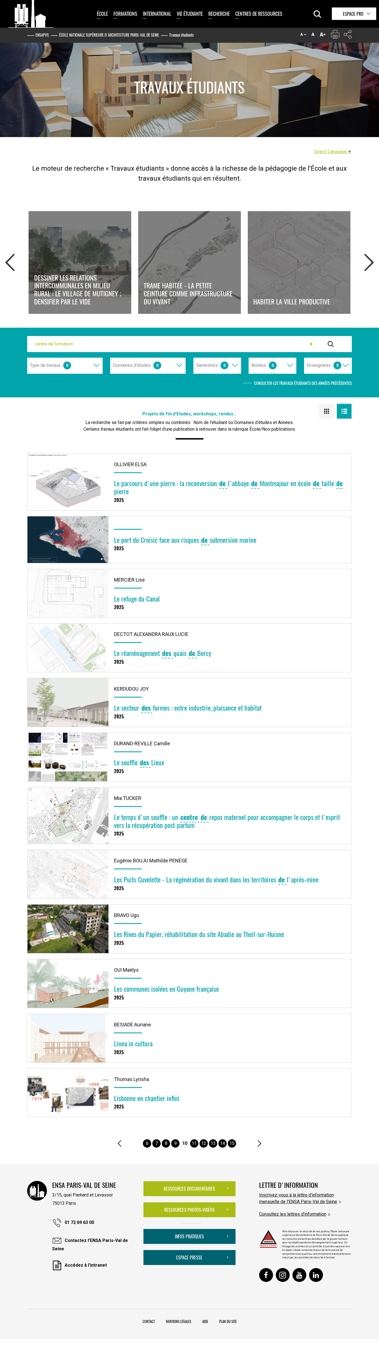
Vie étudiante (190, 13)
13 (213, 1143)
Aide (205, 1321)
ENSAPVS (42, 35)
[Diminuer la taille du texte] (303, 35)
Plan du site (228, 1321)
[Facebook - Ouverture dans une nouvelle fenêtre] (266, 1275)
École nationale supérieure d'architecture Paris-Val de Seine (109, 35)
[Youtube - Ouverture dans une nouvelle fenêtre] (299, 1275)
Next (369, 261)
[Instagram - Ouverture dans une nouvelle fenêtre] (283, 1275)
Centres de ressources (258, 13)
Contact (149, 1321)
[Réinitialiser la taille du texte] (313, 35)
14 (222, 1143)
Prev (10, 261)
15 (231, 1143)
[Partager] (347, 35)
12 (203, 1143)
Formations (125, 13)
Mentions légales (178, 1321)
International (157, 13)
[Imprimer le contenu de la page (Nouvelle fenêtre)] (335, 35)
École (102, 13)
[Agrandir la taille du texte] (323, 35)
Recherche (219, 13)
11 (194, 1143)
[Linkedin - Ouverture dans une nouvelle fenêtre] (316, 1275)
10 (184, 1143)
